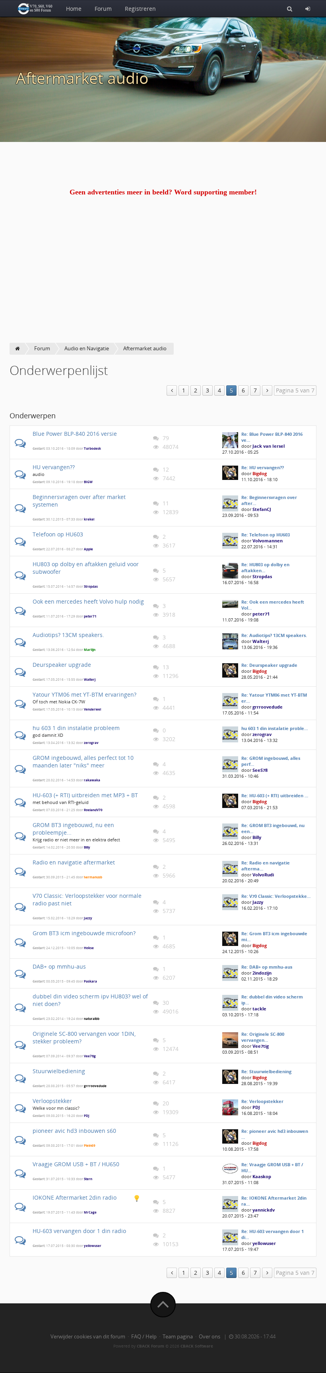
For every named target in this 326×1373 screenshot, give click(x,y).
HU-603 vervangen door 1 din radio (79, 1231)
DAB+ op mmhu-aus (59, 966)
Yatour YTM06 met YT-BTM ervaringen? (84, 694)
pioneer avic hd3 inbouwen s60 (74, 1130)
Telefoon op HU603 (58, 534)
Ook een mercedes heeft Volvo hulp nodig (88, 601)
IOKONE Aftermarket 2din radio (74, 1197)
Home (74, 8)
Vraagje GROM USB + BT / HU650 (76, 1164)
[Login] (308, 8)
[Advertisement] (163, 283)
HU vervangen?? (54, 467)
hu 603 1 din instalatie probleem (76, 728)
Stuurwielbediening (59, 1071)
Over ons (209, 1336)
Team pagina (178, 1336)
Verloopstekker (52, 1101)
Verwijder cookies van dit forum (87, 1336)
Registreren (140, 8)
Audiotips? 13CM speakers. (68, 635)
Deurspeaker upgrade (62, 664)
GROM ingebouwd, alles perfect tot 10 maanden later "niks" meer (83, 761)
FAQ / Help (144, 1336)
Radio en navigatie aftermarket (74, 862)
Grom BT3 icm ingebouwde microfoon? (84, 933)
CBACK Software (196, 1346)
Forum (103, 8)
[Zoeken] (289, 8)
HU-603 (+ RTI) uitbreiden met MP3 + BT (85, 795)
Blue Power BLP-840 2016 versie (75, 433)
